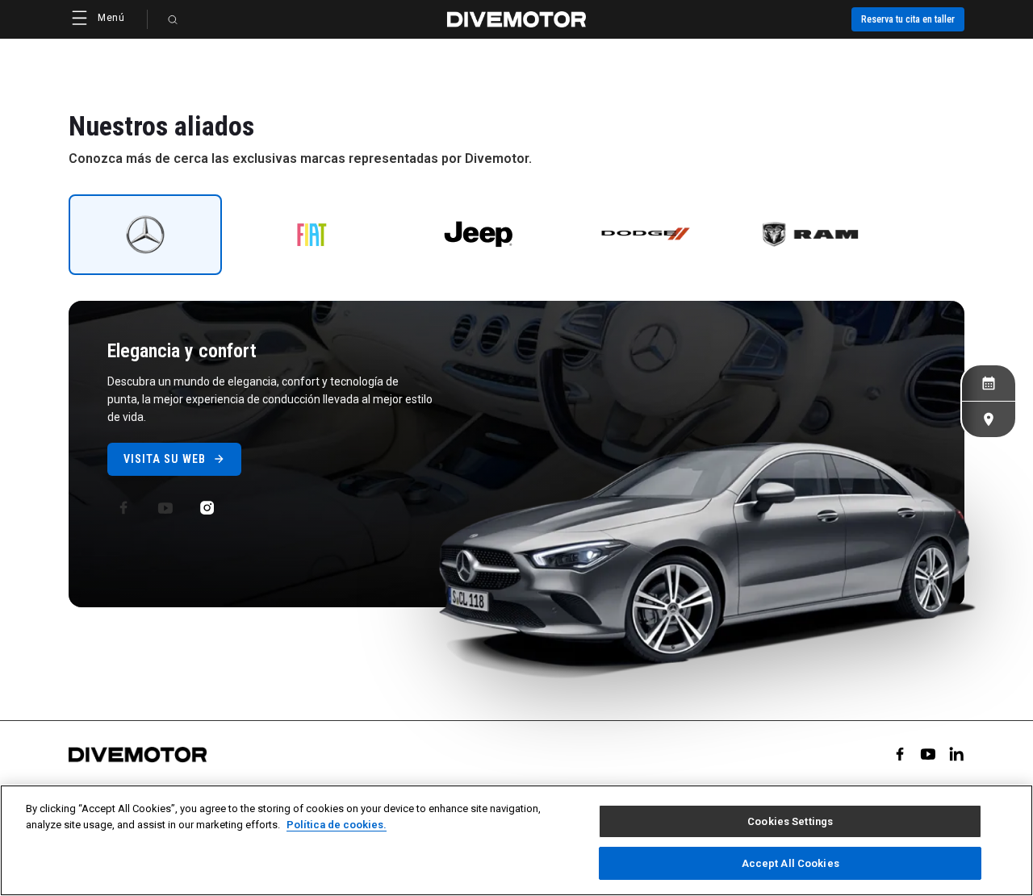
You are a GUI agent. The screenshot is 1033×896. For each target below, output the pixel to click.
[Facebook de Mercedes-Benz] (123, 508)
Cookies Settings (790, 821)
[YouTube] (928, 754)
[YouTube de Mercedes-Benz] (165, 508)
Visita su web (164, 458)
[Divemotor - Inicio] (516, 19)
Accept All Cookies (790, 862)
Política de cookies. (336, 824)
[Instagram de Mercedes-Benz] (207, 508)
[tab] (145, 234)
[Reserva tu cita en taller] (988, 383)
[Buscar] (173, 19)
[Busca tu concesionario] (988, 419)
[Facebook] (900, 754)
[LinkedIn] (956, 754)
